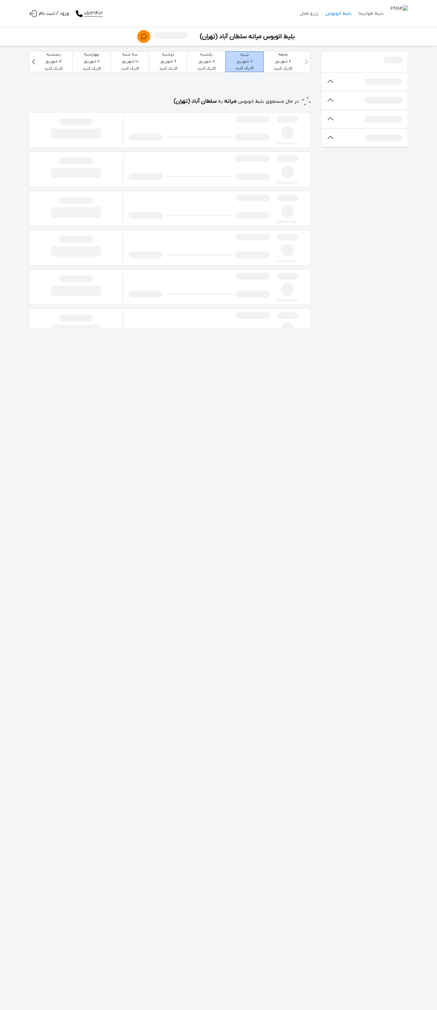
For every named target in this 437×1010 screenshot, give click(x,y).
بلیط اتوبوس (338, 13)
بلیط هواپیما (371, 13)
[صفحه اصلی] (399, 13)
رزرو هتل (309, 13)
